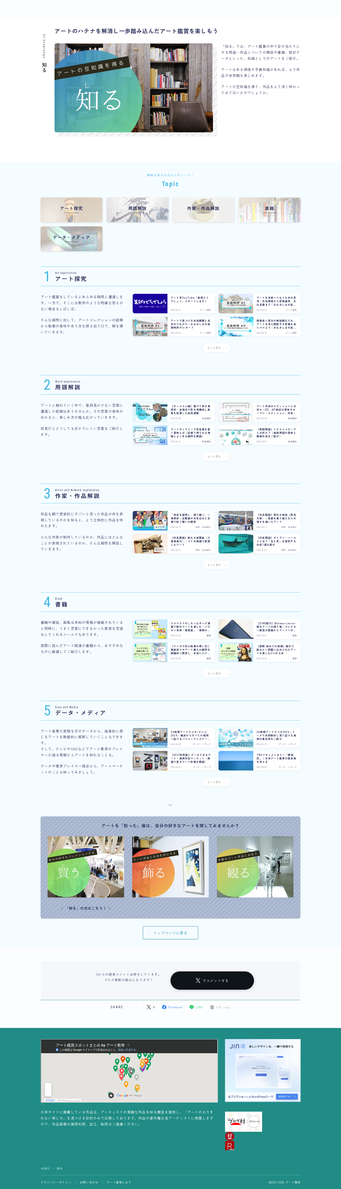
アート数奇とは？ (119, 1182)
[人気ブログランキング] (263, 1145)
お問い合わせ (89, 1182)
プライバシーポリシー (56, 1182)
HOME (45, 1168)
